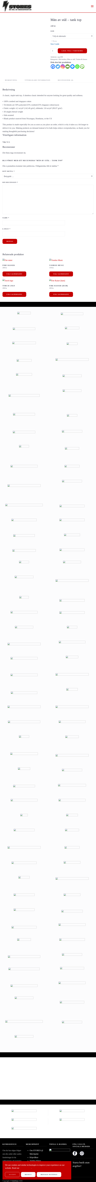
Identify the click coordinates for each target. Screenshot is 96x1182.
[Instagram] (62, 66)
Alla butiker (62, 59)
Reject (28, 1174)
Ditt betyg (8, 171)
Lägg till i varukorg (72, 51)
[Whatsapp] (77, 66)
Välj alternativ (14, 274)
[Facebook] (53, 66)
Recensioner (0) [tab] (65, 80)
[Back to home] (16, 6)
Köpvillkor (34, 1157)
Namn (5, 218)
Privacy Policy (25, 1168)
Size (52, 31)
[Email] (67, 66)
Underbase (15, 1181)
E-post (6, 229)
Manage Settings (49, 1174)
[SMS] (82, 66)
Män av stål (71, 59)
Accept (12, 1174)
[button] (92, 6)
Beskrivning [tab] (11, 80)
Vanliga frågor (35, 1161)
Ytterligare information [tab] (37, 80)
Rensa (55, 41)
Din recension (10, 182)
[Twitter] (58, 66)
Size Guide (54, 44)
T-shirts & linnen (81, 59)
